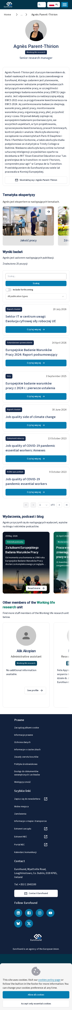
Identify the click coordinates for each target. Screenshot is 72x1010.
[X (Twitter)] (29, 924)
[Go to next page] (59, 505)
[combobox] (36, 296)
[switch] (9, 289)
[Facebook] (29, 913)
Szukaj (36, 283)
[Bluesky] (18, 924)
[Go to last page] (66, 505)
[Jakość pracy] (48, 211)
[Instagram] (40, 913)
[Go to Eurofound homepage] (13, 4)
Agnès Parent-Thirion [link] (44, 14)
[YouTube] (50, 913)
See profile (33, 690)
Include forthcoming (23, 290)
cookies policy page (49, 980)
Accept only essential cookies (36, 1003)
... (22, 14)
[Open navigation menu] (64, 4)
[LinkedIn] (18, 913)
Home (7, 14)
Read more (37, 588)
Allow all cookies (36, 994)
